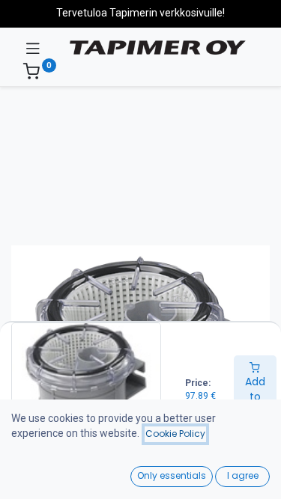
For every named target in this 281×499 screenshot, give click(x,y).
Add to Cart (255, 396)
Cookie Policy (175, 433)
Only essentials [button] (171, 475)
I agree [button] (243, 475)
